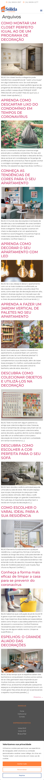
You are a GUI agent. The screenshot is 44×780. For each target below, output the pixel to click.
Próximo (38, 697)
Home (22, 711)
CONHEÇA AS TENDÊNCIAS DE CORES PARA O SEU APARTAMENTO (18, 177)
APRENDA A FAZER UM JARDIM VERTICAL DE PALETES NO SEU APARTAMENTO (21, 310)
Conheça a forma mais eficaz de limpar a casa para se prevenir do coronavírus (20, 578)
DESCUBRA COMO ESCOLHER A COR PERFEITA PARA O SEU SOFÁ (21, 451)
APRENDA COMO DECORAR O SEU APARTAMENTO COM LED (19, 250)
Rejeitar (22, 775)
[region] (22, 760)
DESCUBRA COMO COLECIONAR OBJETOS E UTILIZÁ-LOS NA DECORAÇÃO (21, 379)
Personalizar (22, 770)
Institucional (22, 714)
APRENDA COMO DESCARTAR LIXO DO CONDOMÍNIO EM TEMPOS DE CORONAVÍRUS (19, 108)
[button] (41, 10)
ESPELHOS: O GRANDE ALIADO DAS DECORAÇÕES (21, 641)
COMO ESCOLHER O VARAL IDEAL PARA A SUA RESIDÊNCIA (19, 511)
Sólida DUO (22, 728)
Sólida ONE (22, 731)
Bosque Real (22, 734)
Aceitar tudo (22, 764)
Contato (22, 717)
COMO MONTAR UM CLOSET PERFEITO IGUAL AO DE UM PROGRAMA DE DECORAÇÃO (18, 31)
